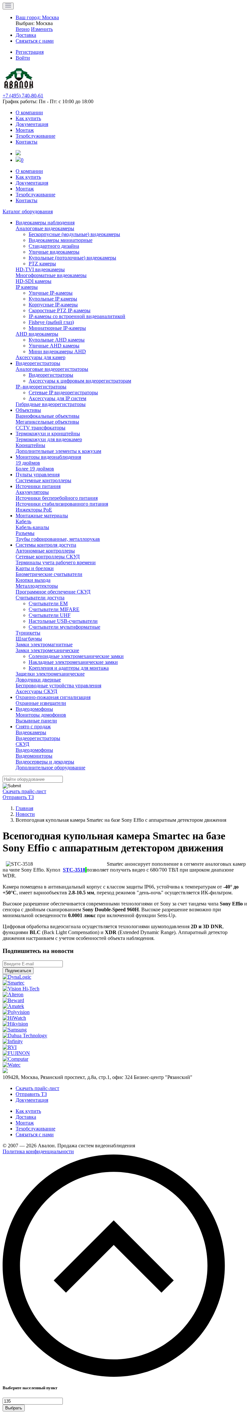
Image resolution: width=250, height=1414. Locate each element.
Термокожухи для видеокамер (49, 439)
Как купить (28, 118)
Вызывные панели (36, 720)
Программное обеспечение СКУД (53, 592)
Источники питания (38, 486)
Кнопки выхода (33, 580)
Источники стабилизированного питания (62, 504)
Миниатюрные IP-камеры (57, 328)
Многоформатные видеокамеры (51, 275)
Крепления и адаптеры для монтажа (69, 668)
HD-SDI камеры (33, 281)
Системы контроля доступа (46, 545)
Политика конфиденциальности (38, 1151)
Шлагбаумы (29, 638)
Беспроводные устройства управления (58, 685)
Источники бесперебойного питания (57, 498)
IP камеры (27, 287)
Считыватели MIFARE (54, 609)
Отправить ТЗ (18, 797)
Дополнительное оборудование (50, 767)
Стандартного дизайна (54, 246)
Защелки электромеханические (50, 674)
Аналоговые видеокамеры (45, 228)
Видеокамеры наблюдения (45, 222)
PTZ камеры (42, 263)
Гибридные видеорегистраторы (51, 404)
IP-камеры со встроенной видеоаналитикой (77, 316)
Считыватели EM (48, 603)
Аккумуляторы (32, 492)
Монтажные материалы (42, 515)
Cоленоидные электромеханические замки (76, 656)
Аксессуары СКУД (36, 691)
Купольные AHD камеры (57, 340)
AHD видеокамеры (37, 334)
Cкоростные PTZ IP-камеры (59, 310)
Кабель (23, 521)
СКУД (22, 744)
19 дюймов (28, 463)
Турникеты (28, 633)
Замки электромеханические (47, 650)
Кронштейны (30, 445)
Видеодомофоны (34, 709)
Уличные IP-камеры (51, 293)
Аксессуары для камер (40, 357)
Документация (32, 124)
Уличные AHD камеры (54, 345)
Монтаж (25, 130)
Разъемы (25, 533)
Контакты (26, 142)
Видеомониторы (34, 756)
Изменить (42, 29)
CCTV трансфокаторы (40, 427)
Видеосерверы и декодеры (45, 761)
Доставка (26, 1117)
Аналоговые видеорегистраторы (52, 369)
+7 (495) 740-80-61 (23, 95)
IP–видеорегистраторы (41, 386)
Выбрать (13, 1408)
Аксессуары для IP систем (57, 398)
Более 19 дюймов (35, 468)
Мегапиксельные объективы (47, 422)
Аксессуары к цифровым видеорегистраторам (80, 381)
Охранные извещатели (41, 703)
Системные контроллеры (43, 480)
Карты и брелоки (35, 568)
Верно (23, 29)
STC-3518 (74, 870)
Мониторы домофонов (41, 715)
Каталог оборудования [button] (28, 211)
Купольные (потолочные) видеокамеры (72, 257)
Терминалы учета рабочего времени (56, 562)
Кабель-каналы (32, 527)
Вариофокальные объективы (47, 416)
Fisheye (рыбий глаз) (51, 322)
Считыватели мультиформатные (64, 627)
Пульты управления (38, 474)
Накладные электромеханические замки (73, 662)
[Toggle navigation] (8, 6)
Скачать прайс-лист (24, 791)
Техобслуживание (35, 136)
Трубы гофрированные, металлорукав (58, 539)
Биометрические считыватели (49, 574)
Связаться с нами (35, 1134)
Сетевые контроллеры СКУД (48, 556)
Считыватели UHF (50, 615)
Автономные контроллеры (45, 550)
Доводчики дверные (38, 679)
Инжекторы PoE (34, 509)
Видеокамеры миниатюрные (60, 240)
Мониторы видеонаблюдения (48, 457)
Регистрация (30, 52)
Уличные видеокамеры (54, 252)
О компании (29, 112)
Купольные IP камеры (53, 298)
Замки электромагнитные (44, 644)
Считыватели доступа (40, 597)
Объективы (28, 410)
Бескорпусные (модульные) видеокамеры (74, 234)
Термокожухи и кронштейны (48, 433)
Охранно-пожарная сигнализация (53, 697)
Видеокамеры (31, 732)
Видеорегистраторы (38, 363)
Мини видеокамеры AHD (57, 351)
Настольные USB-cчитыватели (63, 621)
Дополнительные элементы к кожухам (58, 451)
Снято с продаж (33, 726)
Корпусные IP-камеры (53, 304)
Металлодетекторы (37, 586)
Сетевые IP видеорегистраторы (63, 392)
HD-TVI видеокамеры (40, 269)
